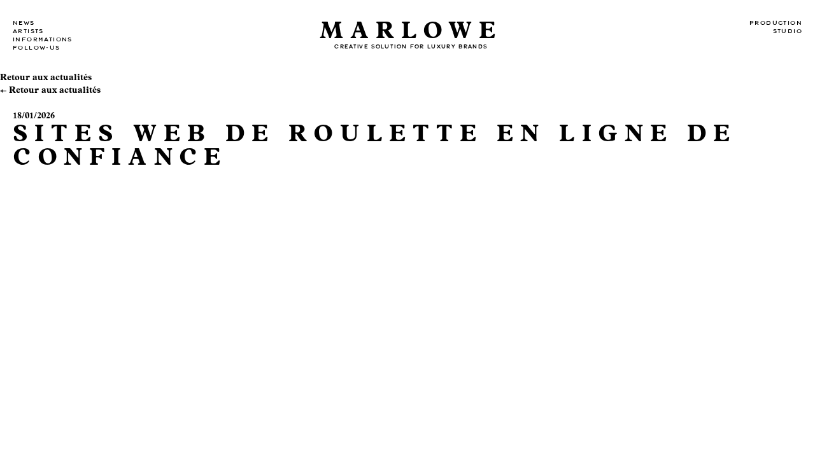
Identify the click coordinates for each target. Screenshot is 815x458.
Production (775, 23)
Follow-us (36, 48)
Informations (43, 39)
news (24, 23)
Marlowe (411, 31)
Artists (28, 31)
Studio (787, 31)
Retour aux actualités (46, 77)
